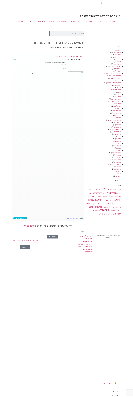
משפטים (118, 139)
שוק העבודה (104, 210)
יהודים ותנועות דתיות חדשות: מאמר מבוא (69, 56)
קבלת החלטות (110, 207)
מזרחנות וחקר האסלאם (114, 120)
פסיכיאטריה (117, 160)
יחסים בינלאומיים (116, 90)
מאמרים (29, 21)
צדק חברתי (118, 207)
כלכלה (119, 94)
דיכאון (104, 193)
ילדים (89, 196)
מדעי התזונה (117, 115)
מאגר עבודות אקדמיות (85, 244)
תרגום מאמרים (87, 249)
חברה (105, 196)
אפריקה (110, 189)
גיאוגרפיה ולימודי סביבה (114, 66)
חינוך (119, 80)
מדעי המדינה (117, 113)
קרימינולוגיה (117, 169)
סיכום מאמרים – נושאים (84, 246)
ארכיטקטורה (117, 57)
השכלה (90, 193)
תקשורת (118, 176)
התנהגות (119, 196)
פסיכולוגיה (118, 157)
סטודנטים (102, 204)
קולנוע (119, 167)
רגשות (119, 210)
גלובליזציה (112, 193)
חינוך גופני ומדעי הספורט (114, 83)
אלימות (119, 189)
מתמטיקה (118, 141)
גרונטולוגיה (118, 69)
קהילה (103, 207)
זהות (115, 196)
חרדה (99, 196)
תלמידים (118, 214)
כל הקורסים (88, 252)
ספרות (119, 150)
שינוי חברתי (94, 210)
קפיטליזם (98, 207)
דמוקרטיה (98, 193)
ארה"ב (106, 189)
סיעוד (119, 148)
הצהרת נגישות (115, 395)
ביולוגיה (119, 62)
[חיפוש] (49, 33)
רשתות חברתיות (113, 210)
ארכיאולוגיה (118, 55)
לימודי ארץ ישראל (116, 99)
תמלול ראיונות (87, 239)
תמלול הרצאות (87, 241)
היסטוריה (118, 71)
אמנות (119, 50)
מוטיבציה (97, 199)
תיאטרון (119, 174)
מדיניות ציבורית (117, 111)
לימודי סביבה (117, 104)
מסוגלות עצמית (117, 204)
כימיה (119, 92)
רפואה (119, 171)
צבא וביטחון (117, 162)
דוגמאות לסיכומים (86, 236)
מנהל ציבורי (117, 134)
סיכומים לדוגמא (88, 21)
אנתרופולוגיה (117, 52)
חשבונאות (118, 85)
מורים (90, 199)
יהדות (119, 87)
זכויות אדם (110, 196)
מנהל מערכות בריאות (115, 129)
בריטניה (119, 193)
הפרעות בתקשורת (116, 78)
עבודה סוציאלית (116, 153)
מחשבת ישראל (116, 127)
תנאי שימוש (116, 391)
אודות (100, 21)
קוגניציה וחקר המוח (115, 164)
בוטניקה (118, 59)
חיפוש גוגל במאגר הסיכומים (58, 21)
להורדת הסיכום (20, 218)
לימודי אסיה (118, 97)
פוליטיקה (96, 203)
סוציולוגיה (118, 146)
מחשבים (118, 125)
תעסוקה (113, 214)
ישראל (118, 200)
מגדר (119, 108)
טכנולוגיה (95, 196)
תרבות (102, 213)
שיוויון (98, 210)
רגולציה (91, 207)
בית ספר (90, 189)
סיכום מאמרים (40, 21)
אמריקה (115, 189)
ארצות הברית (98, 189)
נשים (106, 204)
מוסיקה (119, 118)
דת (93, 193)
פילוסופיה (118, 155)
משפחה (110, 203)
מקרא (119, 136)
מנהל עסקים (117, 132)
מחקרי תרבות (117, 122)
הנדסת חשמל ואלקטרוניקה (113, 73)
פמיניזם (88, 203)
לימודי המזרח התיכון (115, 101)
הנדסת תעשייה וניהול (115, 76)
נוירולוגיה (118, 143)
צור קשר (20, 21)
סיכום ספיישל (75, 21)
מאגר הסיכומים (110, 21)
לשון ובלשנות (117, 106)
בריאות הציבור (117, 64)
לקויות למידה (111, 200)
